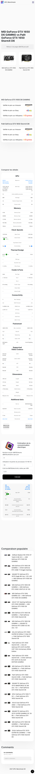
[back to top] (32, 771)
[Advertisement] (17, 16)
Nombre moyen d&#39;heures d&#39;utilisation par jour (12, 453)
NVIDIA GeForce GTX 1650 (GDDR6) (6, 182)
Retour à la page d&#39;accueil (17, 47)
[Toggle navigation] (33, 2)
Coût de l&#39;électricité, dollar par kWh (16, 468)
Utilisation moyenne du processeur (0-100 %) (17, 462)
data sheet (5, 419)
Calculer (17, 477)
